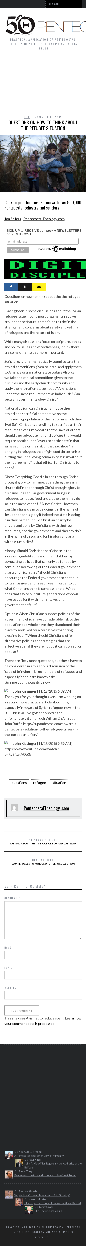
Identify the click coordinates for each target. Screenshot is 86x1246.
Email (8, 967)
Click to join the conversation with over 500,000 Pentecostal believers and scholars (42, 205)
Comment (12, 898)
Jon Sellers (12, 219)
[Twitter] (25, 287)
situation (59, 782)
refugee (39, 782)
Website (10, 987)
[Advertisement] (43, 84)
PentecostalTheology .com (46, 808)
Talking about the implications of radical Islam (43, 841)
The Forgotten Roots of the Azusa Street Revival (52, 1203)
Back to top (42, 1237)
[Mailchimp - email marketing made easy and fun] (57, 252)
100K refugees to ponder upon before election (43, 861)
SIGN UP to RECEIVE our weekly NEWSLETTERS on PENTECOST (44, 232)
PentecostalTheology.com (44, 219)
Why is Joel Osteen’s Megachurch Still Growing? (42, 1195)
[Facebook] (11, 287)
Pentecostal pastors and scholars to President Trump (45, 1175)
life (27, 117)
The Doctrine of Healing (48, 1211)
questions (19, 782)
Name (8, 947)
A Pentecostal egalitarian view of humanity (39, 1155)
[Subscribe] (39, 287)
